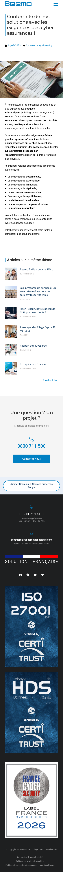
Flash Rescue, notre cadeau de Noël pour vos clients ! (37, 310)
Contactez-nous (31, 458)
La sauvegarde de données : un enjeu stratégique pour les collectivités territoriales (38, 291)
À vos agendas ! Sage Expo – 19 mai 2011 (38, 328)
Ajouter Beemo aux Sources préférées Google (31, 486)
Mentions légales (47, 865)
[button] (58, 4)
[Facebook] (27, 574)
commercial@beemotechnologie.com (31, 539)
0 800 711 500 (31, 514)
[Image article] (11, 274)
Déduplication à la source (34, 364)
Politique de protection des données (21, 865)
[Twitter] (42, 574)
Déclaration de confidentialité (30, 857)
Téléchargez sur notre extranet (21, 230)
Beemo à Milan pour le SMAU (36, 269)
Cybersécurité (33, 45)
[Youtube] (35, 574)
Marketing (47, 45)
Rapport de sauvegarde (33, 345)
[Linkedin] (20, 574)
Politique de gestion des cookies (30, 861)
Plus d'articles (50, 380)
